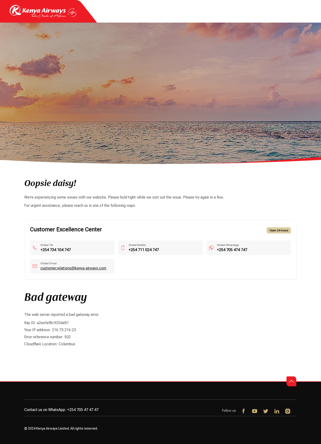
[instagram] (288, 411)
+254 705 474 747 (232, 250)
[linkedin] (277, 411)
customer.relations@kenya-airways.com (73, 268)
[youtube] (255, 411)
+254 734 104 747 (55, 250)
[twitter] (266, 411)
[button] (291, 381)
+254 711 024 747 (144, 250)
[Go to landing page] (43, 16)
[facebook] (244, 411)
